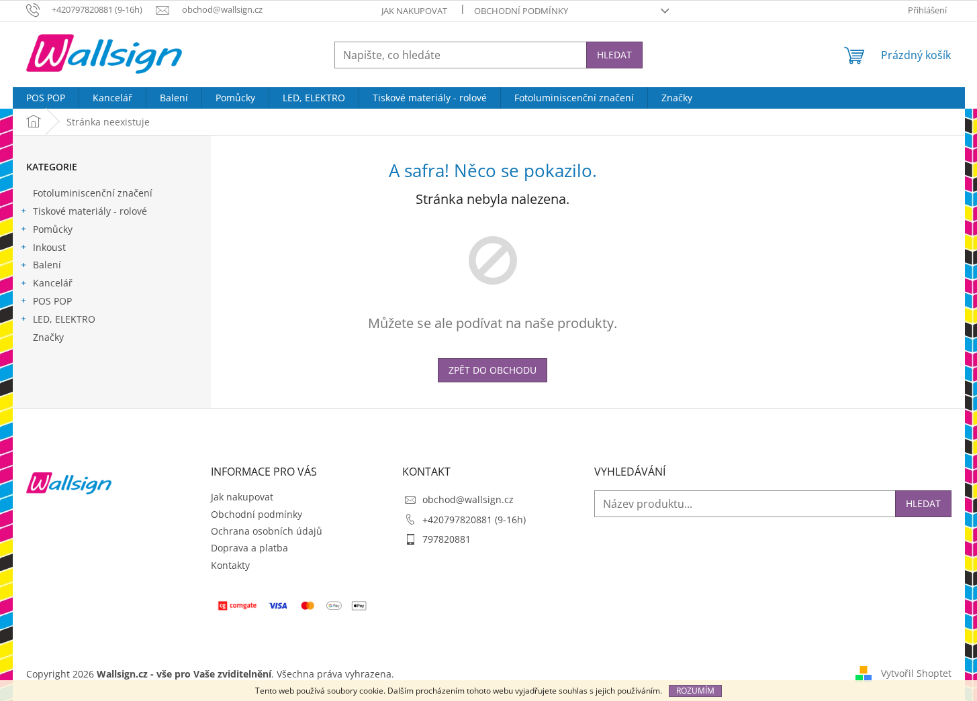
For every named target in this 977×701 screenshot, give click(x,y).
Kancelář (53, 282)
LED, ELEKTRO (64, 319)
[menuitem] (46, 98)
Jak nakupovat (414, 11)
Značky (48, 337)
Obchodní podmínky (521, 11)
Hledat (614, 54)
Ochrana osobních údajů (266, 531)
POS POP (52, 300)
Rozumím (695, 690)
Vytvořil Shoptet (916, 673)
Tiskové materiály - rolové (90, 211)
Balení (47, 264)
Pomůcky (53, 229)
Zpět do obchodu (493, 370)
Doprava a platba (249, 547)
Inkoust (49, 247)
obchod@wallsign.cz (468, 499)
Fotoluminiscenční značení (92, 192)
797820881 (446, 539)
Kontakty (230, 565)
